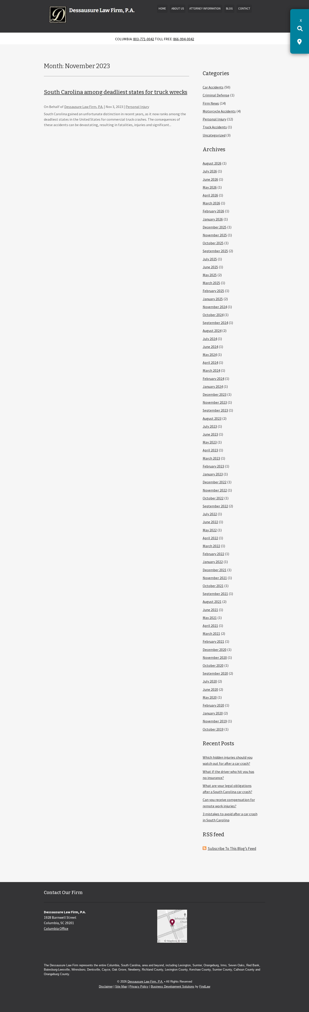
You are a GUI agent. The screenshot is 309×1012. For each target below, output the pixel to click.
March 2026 (211, 203)
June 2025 (210, 267)
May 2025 (210, 275)
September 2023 (215, 410)
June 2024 (210, 346)
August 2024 (212, 330)
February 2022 (213, 554)
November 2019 (215, 721)
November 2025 (215, 235)
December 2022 (214, 482)
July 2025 (210, 259)
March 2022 (211, 546)
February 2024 (213, 378)
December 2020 (214, 649)
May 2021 (210, 617)
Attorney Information (205, 8)
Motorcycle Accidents (219, 111)
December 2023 (214, 394)
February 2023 (213, 466)
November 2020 (215, 657)
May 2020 (210, 697)
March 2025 (211, 283)
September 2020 (215, 673)
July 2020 (210, 681)
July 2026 (210, 171)
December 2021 (214, 570)
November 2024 (215, 307)
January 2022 (213, 561)
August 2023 (212, 418)
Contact (244, 8)
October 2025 (213, 243)
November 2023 (215, 402)
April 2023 (210, 450)
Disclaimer (106, 986)
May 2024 (210, 354)
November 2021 (215, 578)
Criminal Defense (216, 95)
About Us (177, 8)
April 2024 (210, 362)
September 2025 (215, 251)
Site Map (121, 986)
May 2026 (210, 187)
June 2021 (210, 609)
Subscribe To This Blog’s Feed (232, 848)
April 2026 (210, 195)
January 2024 (213, 386)
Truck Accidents (215, 127)
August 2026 (212, 163)
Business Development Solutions (172, 986)
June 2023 (210, 434)
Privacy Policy (138, 986)
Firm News (211, 103)
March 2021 (211, 633)
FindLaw (204, 986)
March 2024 (211, 370)
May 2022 (210, 530)
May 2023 (210, 442)
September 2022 (215, 506)
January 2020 (213, 713)
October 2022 (213, 498)
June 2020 (210, 689)
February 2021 (213, 641)
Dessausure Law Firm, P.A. (83, 106)
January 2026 (213, 219)
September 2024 (215, 322)
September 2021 (215, 593)
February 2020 (213, 705)
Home (162, 8)
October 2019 (213, 729)
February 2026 (213, 211)
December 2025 (214, 227)
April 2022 (210, 538)
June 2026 (210, 179)
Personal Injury (137, 106)
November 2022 (215, 490)
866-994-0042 (183, 39)
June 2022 (210, 522)
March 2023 (211, 458)
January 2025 (213, 299)
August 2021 (212, 601)
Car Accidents (213, 87)
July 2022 (210, 514)
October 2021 (213, 585)
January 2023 (213, 474)
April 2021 (210, 625)
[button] (304, 979)
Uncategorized (214, 135)
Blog (229, 8)
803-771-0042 (143, 39)
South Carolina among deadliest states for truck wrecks (115, 92)
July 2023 (210, 426)
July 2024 (210, 338)
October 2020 (213, 665)
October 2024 (213, 314)
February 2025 (213, 290)
